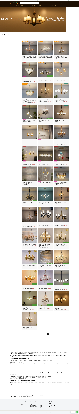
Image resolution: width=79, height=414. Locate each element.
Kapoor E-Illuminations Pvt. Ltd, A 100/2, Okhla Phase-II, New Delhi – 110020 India (24, 404)
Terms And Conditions (42, 412)
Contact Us (41, 406)
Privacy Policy (46, 412)
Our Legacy (41, 405)
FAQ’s (52, 412)
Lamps (28, 5)
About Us (41, 403)
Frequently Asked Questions (33, 405)
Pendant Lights (23, 5)
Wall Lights (17, 5)
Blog (40, 404)
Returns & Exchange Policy (33, 403)
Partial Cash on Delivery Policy (33, 406)
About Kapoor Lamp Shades (36, 412)
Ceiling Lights (33, 5)
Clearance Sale (57, 5)
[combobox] (29, 3)
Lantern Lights (51, 5)
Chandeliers (12, 5)
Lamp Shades (39, 5)
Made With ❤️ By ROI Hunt (57, 412)
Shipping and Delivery (32, 404)
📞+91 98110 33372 (23, 405)
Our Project (41, 407)
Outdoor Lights (45, 5)
